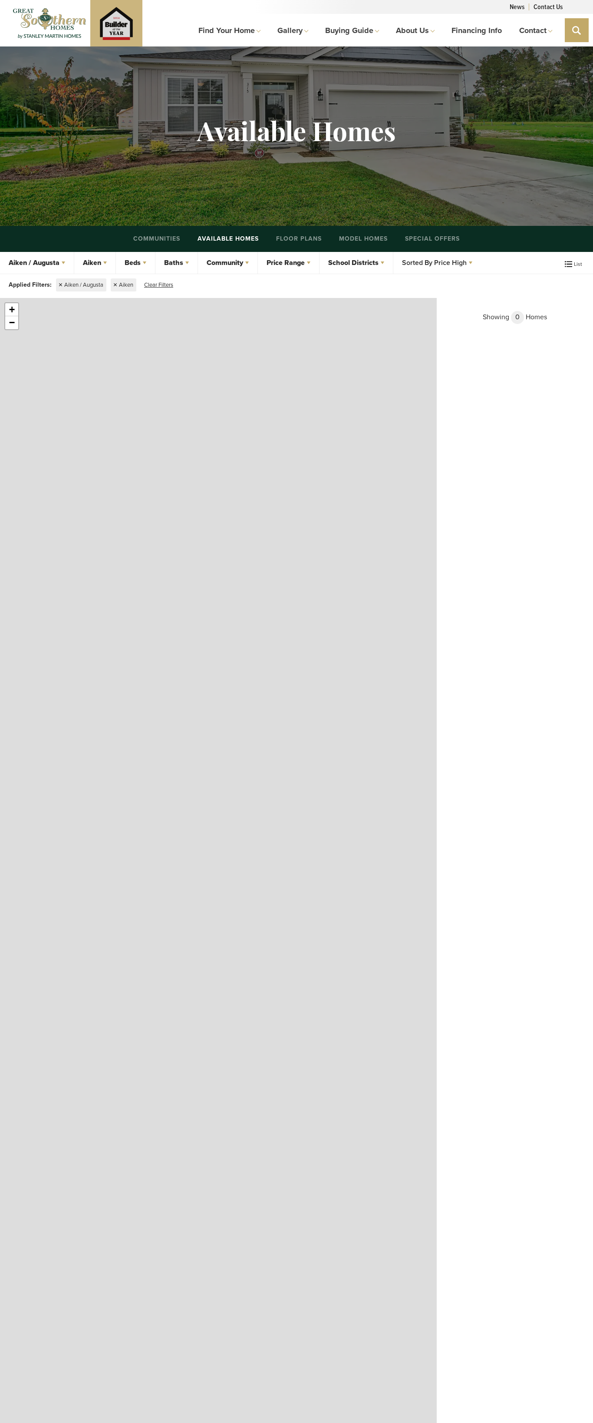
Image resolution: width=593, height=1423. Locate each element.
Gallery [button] (290, 30)
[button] (577, 30)
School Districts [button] (353, 263)
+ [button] (12, 309)
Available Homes (228, 238)
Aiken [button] (92, 263)
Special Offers (432, 238)
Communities (156, 238)
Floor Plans (299, 238)
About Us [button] (412, 30)
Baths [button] (173, 263)
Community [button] (225, 263)
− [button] (12, 322)
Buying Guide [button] (349, 30)
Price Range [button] (286, 263)
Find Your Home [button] (226, 30)
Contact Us (548, 7)
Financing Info (476, 30)
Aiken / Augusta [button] (34, 263)
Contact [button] (533, 30)
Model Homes (363, 238)
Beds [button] (133, 263)
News (517, 7)
